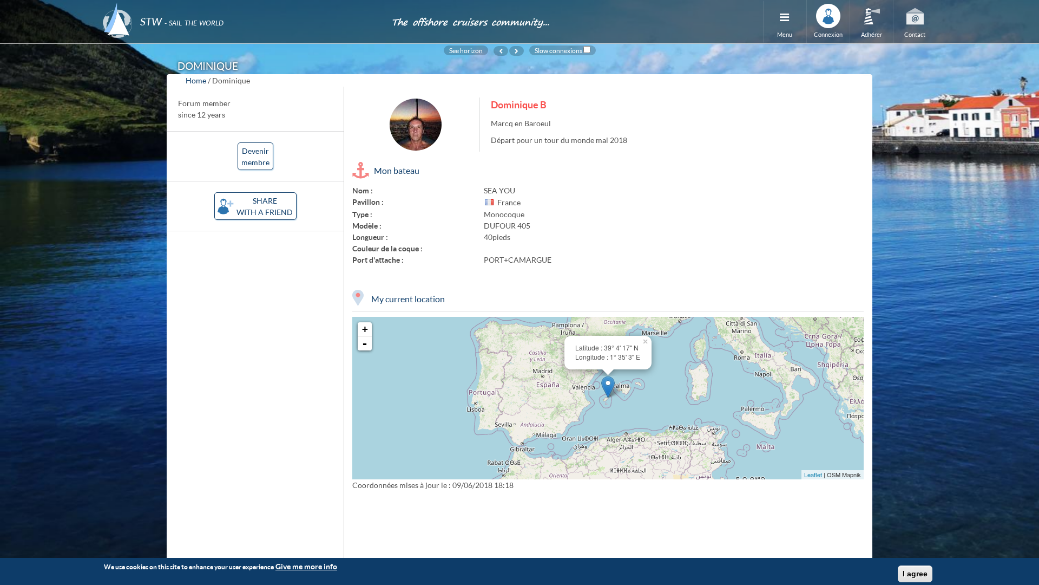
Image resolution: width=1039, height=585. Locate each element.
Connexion (828, 34)
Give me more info (306, 566)
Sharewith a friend (264, 206)
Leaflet (813, 474)
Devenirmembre (255, 156)
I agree (915, 573)
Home (196, 80)
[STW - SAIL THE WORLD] (240, 7)
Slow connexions (558, 50)
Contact (914, 34)
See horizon (466, 50)
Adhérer (871, 34)
